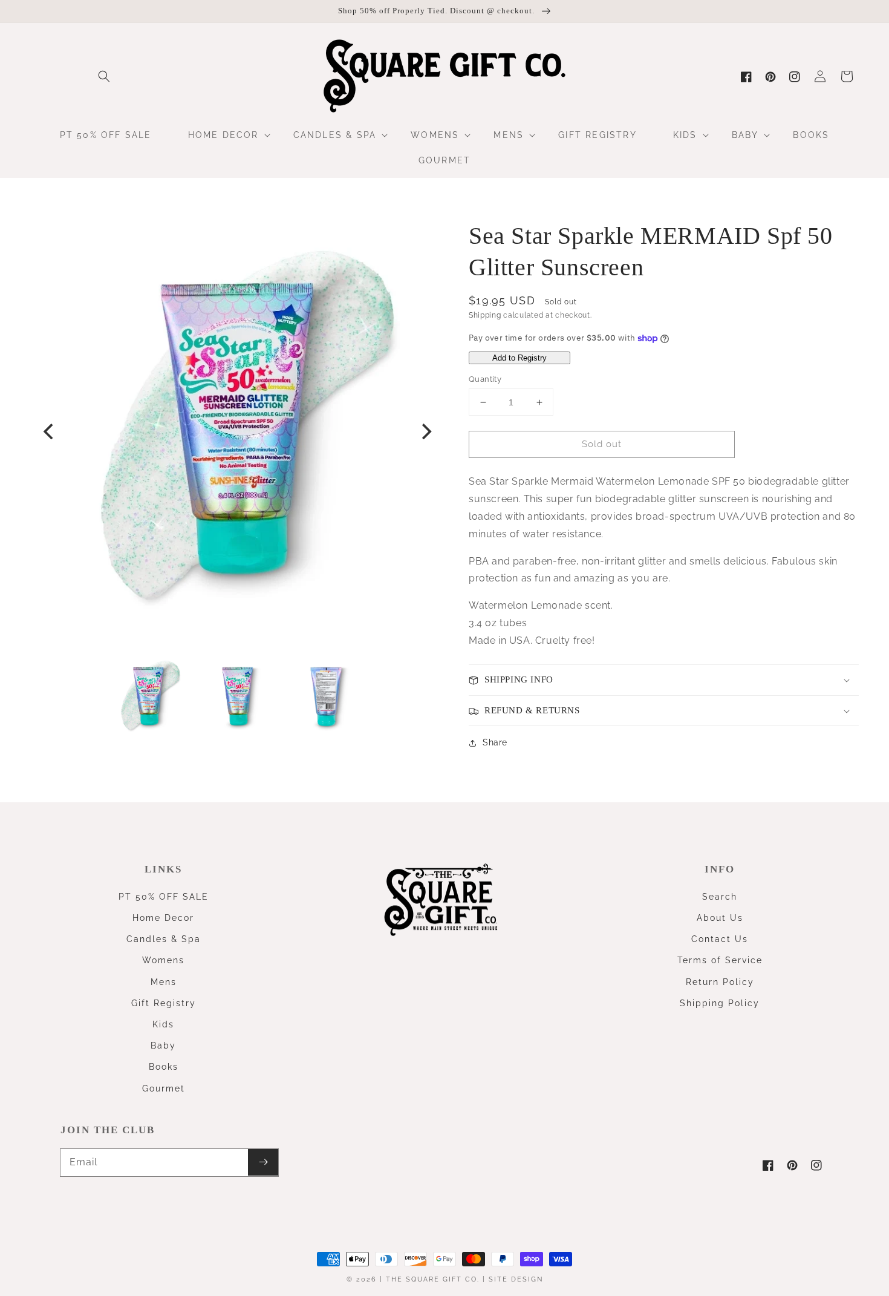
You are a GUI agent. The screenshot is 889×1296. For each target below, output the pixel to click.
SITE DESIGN (516, 1279)
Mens (164, 982)
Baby (163, 1045)
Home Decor (163, 918)
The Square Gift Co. (433, 1279)
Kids (163, 1024)
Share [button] (495, 742)
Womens (163, 960)
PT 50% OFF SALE (164, 897)
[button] (104, 76)
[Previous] (49, 431)
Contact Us (719, 939)
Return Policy (720, 982)
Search (719, 897)
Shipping (485, 315)
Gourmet (163, 1088)
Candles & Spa (163, 939)
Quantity (485, 379)
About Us (720, 918)
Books (163, 1067)
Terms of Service (720, 960)
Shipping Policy (720, 1003)
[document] (237, 431)
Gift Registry (163, 1003)
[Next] (425, 431)
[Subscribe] (263, 1162)
